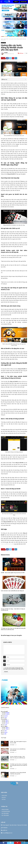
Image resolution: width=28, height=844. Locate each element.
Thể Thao (3, 799)
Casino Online (4, 795)
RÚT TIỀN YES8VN (5, 815)
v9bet (5, 730)
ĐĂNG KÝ (16, 1)
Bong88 (7, 712)
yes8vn (6, 52)
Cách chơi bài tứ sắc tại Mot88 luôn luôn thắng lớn (12, 590)
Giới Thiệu (15, 841)
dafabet (6, 715)
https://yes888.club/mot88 (7, 544)
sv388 (5, 734)
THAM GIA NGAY (23, 1)
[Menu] (1, 1)
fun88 (5, 724)
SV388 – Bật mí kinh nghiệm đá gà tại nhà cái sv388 (12, 572)
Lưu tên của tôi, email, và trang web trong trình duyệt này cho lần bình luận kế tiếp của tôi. (13, 668)
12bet (5, 717)
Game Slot (4, 797)
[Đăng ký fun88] (14, 692)
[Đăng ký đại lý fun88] (14, 8)
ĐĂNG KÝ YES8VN (5, 809)
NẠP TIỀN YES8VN (5, 813)
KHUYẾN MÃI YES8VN (6, 811)
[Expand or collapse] (25, 79)
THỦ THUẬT (3, 42)
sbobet (5, 732)
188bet (7, 727)
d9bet (7, 720)
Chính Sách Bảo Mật (21, 841)
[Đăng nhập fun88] (14, 33)
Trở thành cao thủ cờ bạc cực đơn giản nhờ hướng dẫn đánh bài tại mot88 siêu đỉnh (13, 629)
